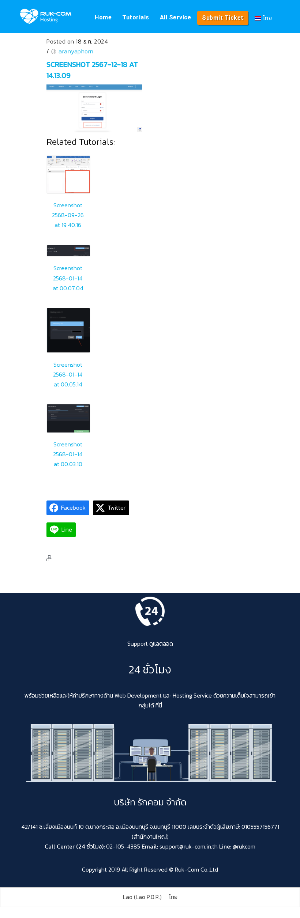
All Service (175, 17)
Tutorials (135, 17)
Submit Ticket (223, 17)
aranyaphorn (76, 51)
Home (103, 17)
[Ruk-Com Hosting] (45, 16)
